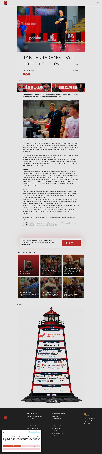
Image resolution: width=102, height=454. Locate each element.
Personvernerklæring (34, 432)
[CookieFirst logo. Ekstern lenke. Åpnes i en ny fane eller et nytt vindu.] (3, 433)
